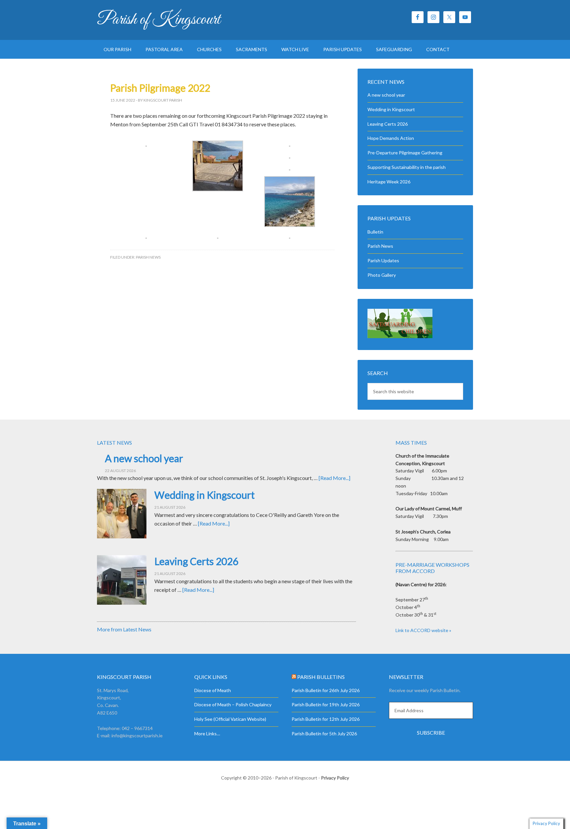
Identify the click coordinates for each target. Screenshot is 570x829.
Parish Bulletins (321, 677)
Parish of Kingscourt (158, 20)
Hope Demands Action (390, 138)
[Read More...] (334, 478)
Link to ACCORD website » (423, 630)
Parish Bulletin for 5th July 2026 (324, 733)
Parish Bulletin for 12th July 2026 (326, 719)
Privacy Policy (335, 778)
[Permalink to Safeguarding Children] (399, 336)
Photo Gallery (381, 275)
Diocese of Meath (212, 690)
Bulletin (375, 232)
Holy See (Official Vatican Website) (230, 719)
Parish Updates (383, 260)
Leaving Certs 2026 (387, 124)
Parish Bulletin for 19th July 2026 (326, 704)
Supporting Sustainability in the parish (406, 167)
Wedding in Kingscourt (391, 109)
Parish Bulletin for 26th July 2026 (326, 690)
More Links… (207, 733)
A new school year (386, 95)
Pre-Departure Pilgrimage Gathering (404, 152)
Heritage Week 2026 (388, 181)
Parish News (148, 257)
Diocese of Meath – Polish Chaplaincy (232, 704)
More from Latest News (124, 629)
